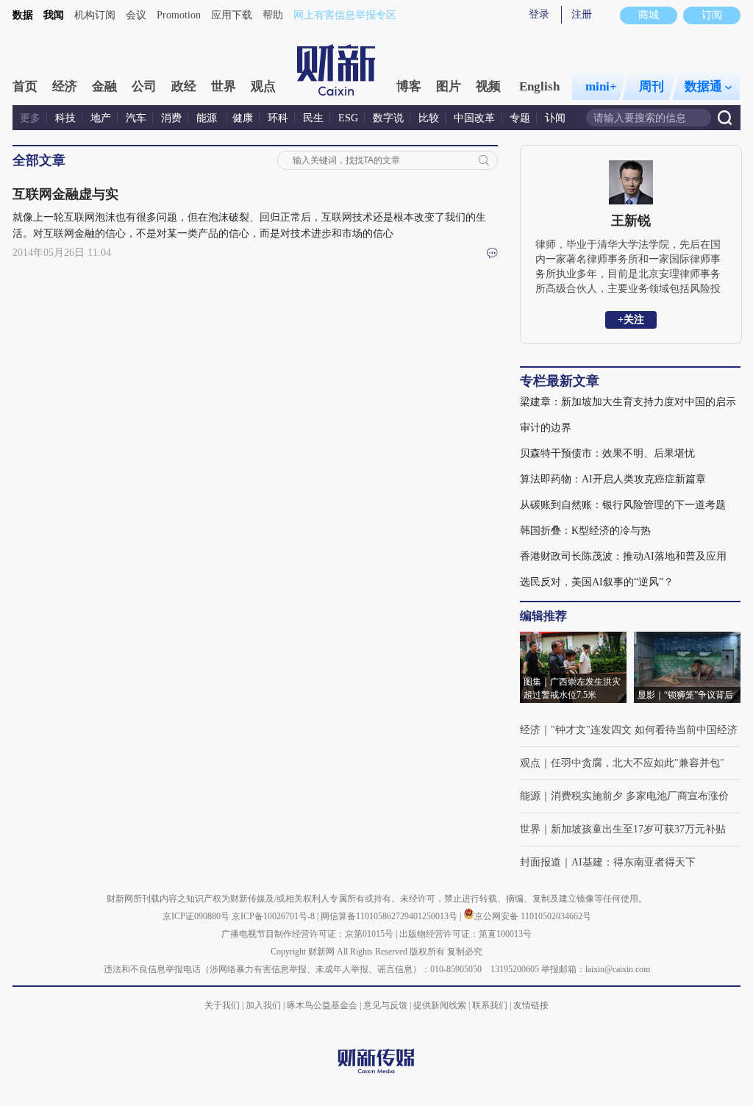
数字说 (388, 118)
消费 (171, 118)
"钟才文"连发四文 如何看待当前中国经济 (644, 729)
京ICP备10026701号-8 (274, 916)
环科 (278, 118)
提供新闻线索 (439, 1005)
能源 (208, 118)
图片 (448, 86)
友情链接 (531, 1005)
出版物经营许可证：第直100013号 (465, 934)
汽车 (136, 118)
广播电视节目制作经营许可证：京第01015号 (307, 934)
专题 (520, 118)
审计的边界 (545, 427)
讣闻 (555, 118)
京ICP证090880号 (196, 916)
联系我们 (489, 1005)
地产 (100, 118)
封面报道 (540, 862)
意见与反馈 (385, 1005)
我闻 (53, 15)
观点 (263, 86)
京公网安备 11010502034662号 (532, 916)
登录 (539, 14)
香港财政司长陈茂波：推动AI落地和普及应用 (623, 556)
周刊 (651, 86)
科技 (65, 118)
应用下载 (231, 15)
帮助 (273, 15)
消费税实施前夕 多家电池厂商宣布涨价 (640, 796)
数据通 (703, 86)
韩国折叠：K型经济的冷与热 (585, 530)
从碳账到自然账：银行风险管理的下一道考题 (623, 504)
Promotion (179, 15)
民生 (313, 118)
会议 (136, 15)
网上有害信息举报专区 (344, 15)
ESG (348, 118)
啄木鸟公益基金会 (323, 1005)
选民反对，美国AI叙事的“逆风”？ (597, 582)
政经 (183, 86)
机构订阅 (94, 15)
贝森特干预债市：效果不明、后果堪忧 (607, 453)
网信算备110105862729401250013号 (390, 916)
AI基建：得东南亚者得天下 (633, 862)
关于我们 (222, 1005)
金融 (104, 86)
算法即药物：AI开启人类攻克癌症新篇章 (613, 479)
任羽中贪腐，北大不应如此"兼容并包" (637, 762)
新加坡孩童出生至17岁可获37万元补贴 (638, 829)
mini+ (601, 86)
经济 (64, 86)
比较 (428, 118)
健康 (242, 118)
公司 (144, 86)
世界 (223, 86)
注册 (581, 14)
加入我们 (263, 1005)
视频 (488, 86)
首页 (25, 86)
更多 (30, 118)
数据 (23, 15)
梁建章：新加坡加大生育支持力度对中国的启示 (628, 401)
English (539, 86)
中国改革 (474, 118)
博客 (408, 86)
